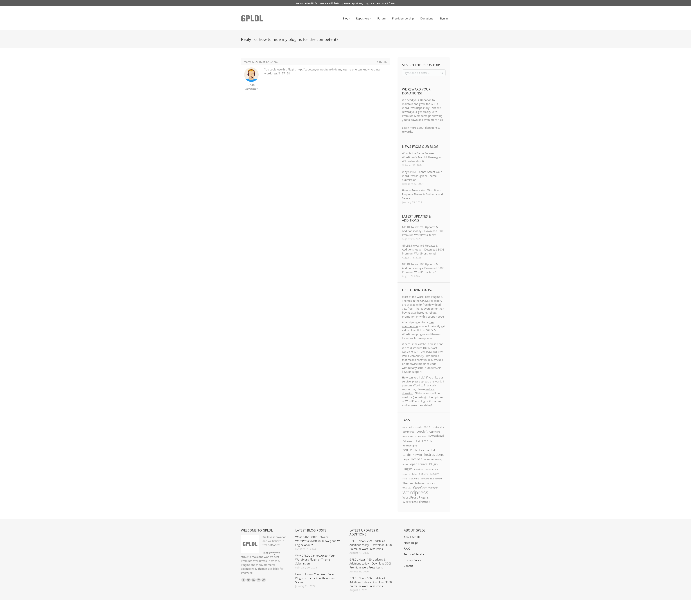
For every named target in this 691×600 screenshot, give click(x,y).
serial (405, 478)
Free (425, 441)
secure (423, 474)
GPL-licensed (422, 352)
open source (418, 464)
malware (428, 459)
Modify (438, 459)
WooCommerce (425, 488)
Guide (407, 455)
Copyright (434, 431)
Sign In (444, 18)
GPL (434, 450)
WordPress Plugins (416, 497)
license (417, 459)
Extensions (408, 441)
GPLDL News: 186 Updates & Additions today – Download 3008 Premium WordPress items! (423, 268)
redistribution (431, 469)
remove (406, 474)
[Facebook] (243, 580)
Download (436, 436)
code (426, 427)
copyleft (422, 431)
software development (431, 478)
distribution (420, 436)
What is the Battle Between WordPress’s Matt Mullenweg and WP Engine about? (422, 157)
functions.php (410, 445)
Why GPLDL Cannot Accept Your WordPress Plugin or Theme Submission (422, 175)
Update (431, 483)
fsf (431, 441)
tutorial (420, 483)
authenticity (408, 427)
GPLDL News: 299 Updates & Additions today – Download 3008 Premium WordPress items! (423, 231)
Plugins (407, 469)
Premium (418, 469)
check (418, 427)
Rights (414, 474)
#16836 (382, 62)
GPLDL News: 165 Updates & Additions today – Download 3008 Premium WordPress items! (423, 249)
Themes (408, 483)
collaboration (438, 427)
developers (408, 436)
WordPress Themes (416, 502)
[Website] (263, 580)
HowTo (417, 455)
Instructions (434, 454)
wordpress (415, 492)
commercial (409, 431)
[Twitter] (248, 580)
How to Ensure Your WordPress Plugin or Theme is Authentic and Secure (422, 194)
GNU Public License (416, 450)
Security (434, 473)
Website (407, 488)
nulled (405, 464)
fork (418, 441)
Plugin (433, 464)
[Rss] (253, 580)
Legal (406, 459)
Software (414, 478)
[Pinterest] (258, 580)
